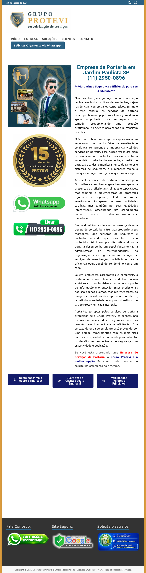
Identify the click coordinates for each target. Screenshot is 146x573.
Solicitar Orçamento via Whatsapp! (38, 45)
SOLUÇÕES (49, 39)
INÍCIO (15, 39)
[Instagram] (135, 2)
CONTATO (86, 39)
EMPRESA (31, 39)
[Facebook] (130, 2)
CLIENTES (68, 39)
